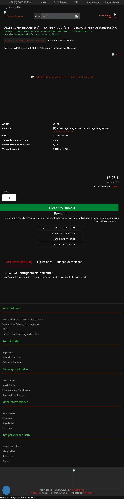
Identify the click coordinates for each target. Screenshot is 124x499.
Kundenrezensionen (69, 262)
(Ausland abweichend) (63, 131)
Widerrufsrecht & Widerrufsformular (22, 319)
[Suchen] (77, 16)
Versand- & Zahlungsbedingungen (21, 324)
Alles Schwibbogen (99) (21, 27)
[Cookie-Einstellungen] (6, 491)
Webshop (35, 493)
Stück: (5, 191)
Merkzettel (14, 7)
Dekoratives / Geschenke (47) (95, 27)
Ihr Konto (7, 456)
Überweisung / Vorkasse (16, 390)
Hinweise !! (44, 262)
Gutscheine (59, 2)
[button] (75, 2)
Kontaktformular (11, 357)
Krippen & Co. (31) (56, 27)
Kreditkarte (8, 385)
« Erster (8, 40)
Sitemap (7, 428)
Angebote (8, 423)
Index (42, 2)
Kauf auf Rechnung (13, 395)
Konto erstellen (11, 446)
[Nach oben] (9, 493)
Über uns (7, 418)
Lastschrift (8, 380)
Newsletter (9, 413)
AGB (4, 329)
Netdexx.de (88, 493)
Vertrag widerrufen (28, 334)
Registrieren (112, 2)
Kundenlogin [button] (92, 2)
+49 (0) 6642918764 (20, 2)
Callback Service (11, 362)
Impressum (8, 352)
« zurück (19, 40)
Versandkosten (77, 490)
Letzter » (40, 40)
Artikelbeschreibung (19, 262)
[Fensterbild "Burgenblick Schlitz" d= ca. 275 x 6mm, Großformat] (62, 77)
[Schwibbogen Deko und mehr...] (16, 16)
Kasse (5, 461)
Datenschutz (9, 334)
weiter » (29, 40)
